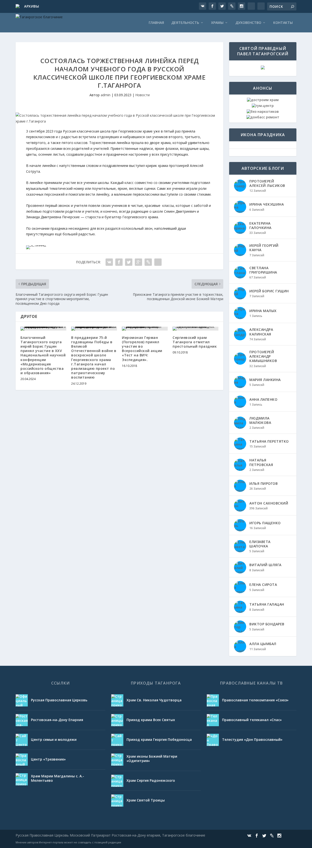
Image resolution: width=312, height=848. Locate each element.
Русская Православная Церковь (59, 700)
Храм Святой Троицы (146, 800)
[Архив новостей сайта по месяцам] (18, 6)
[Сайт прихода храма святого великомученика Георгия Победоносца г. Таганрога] (117, 740)
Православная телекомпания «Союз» (255, 700)
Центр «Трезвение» (48, 759)
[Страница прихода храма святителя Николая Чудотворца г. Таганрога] (117, 700)
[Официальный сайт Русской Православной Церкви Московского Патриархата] (22, 700)
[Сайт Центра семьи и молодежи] (22, 740)
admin (105, 95)
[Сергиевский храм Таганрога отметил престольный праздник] (195, 329)
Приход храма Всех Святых (151, 719)
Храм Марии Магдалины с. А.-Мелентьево (57, 778)
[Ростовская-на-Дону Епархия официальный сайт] (22, 720)
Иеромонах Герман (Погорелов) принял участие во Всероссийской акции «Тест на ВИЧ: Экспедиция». (142, 348)
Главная (156, 23)
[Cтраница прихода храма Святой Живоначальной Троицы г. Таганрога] (117, 800)
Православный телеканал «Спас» (252, 719)
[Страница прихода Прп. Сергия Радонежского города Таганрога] (117, 781)
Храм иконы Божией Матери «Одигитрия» (152, 758)
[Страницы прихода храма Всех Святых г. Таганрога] (117, 720)
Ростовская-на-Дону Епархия (57, 719)
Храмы (217, 23)
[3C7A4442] (36, 245)
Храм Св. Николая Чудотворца (154, 700)
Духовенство (248, 23)
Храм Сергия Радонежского (151, 780)
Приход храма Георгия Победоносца (159, 739)
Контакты (283, 23)
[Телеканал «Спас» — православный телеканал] (213, 720)
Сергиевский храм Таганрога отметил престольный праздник (195, 342)
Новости (142, 95)
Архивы (31, 6)
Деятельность (185, 23)
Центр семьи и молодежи (54, 739)
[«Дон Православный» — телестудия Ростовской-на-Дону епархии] (213, 740)
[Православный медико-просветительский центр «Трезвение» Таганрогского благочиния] (22, 759)
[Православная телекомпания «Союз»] (213, 700)
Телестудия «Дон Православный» (252, 739)
